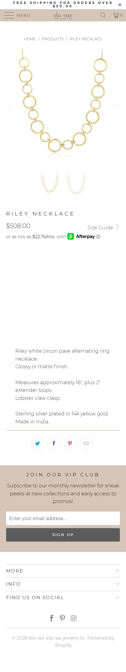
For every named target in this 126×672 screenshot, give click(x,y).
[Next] (114, 106)
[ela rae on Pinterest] (62, 619)
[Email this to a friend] (86, 443)
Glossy (17, 286)
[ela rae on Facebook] (51, 619)
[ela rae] (62, 15)
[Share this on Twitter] (38, 443)
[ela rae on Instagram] (73, 619)
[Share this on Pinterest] (70, 443)
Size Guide (100, 228)
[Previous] (12, 106)
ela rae (36, 638)
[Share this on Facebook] (54, 443)
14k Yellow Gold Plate (37, 259)
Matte (42, 286)
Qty (10, 304)
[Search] (103, 15)
